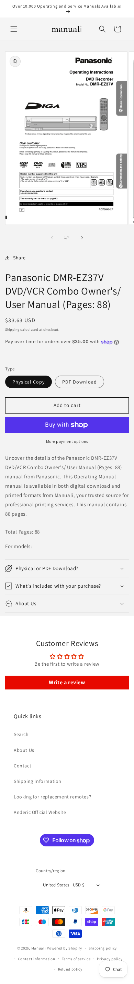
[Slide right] (82, 237)
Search (21, 734)
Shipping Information (38, 781)
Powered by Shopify (64, 948)
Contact (22, 766)
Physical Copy (28, 382)
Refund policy (70, 969)
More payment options (67, 441)
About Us (24, 750)
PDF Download (79, 382)
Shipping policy (103, 948)
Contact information (36, 958)
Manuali (38, 948)
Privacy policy (109, 958)
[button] (13, 29)
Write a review (67, 682)
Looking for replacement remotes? (52, 797)
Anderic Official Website (40, 812)
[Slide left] (51, 237)
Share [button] (19, 258)
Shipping (12, 329)
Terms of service (76, 958)
